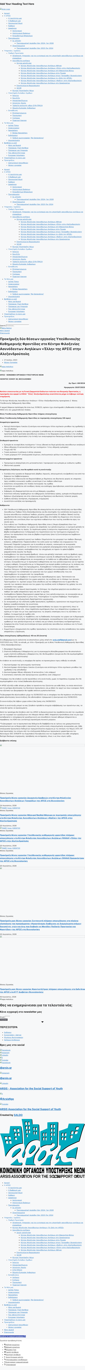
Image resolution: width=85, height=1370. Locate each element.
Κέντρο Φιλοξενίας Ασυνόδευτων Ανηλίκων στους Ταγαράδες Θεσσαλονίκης (51, 76)
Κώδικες (11, 26)
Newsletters (13, 130)
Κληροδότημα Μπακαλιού (22, 36)
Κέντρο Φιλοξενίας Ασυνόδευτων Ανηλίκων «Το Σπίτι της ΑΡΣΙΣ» (38, 1228)
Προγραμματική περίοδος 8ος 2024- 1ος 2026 (35, 43)
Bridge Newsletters (19, 133)
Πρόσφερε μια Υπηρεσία (18, 150)
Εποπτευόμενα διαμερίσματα (28, 86)
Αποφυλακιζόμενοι (19, 100)
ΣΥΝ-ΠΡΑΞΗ (17, 1270)
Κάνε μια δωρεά (14, 145)
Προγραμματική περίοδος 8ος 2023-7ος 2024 (35, 48)
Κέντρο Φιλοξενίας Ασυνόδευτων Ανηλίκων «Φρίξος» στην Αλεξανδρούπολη (51, 81)
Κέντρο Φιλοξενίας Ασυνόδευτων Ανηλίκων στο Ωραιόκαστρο (45, 83)
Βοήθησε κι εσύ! (10, 143)
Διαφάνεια (12, 28)
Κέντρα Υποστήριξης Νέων (23, 90)
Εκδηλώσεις (13, 135)
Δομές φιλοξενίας (24, 1233)
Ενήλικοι (15, 1280)
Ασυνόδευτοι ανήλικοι (21, 61)
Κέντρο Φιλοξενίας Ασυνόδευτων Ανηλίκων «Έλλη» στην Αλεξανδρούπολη (50, 68)
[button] (13, 1336)
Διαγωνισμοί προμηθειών (18, 163)
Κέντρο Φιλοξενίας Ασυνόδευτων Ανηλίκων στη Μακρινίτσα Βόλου (47, 71)
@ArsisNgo (7, 1098)
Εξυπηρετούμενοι (19, 113)
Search (2, 326)
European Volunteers (16, 155)
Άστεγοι (15, 95)
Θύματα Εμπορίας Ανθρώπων (24, 108)
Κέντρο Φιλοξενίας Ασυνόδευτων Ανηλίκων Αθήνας (41, 66)
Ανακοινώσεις (13, 128)
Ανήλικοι (15, 1277)
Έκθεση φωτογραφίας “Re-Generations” (28, 138)
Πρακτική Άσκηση (19, 120)
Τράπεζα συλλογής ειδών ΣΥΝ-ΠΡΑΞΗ (27, 105)
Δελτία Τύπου (13, 125)
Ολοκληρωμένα (18, 46)
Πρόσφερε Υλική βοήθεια (18, 148)
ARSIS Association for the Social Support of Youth (30, 1109)
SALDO (18, 1114)
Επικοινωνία (9, 1332)
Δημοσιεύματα (14, 140)
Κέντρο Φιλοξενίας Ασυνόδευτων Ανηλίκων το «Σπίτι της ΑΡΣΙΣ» (46, 78)
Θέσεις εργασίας (15, 165)
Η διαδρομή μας (14, 21)
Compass (16, 118)
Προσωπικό (17, 115)
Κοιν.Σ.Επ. (16, 98)
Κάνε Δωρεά (9, 1330)
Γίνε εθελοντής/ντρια (16, 153)
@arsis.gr (6, 1067)
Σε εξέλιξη (16, 41)
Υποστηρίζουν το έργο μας (15, 158)
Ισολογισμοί (17, 31)
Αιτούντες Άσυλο (19, 103)
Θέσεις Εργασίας (11, 362)
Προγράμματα (13, 38)
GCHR (19, 88)
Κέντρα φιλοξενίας (24, 63)
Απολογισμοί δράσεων (21, 33)
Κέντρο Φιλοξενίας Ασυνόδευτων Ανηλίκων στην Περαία (43, 73)
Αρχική (7, 13)
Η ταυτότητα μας (15, 18)
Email (2, 1017)
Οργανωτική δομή (15, 23)
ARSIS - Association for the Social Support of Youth (31, 1088)
